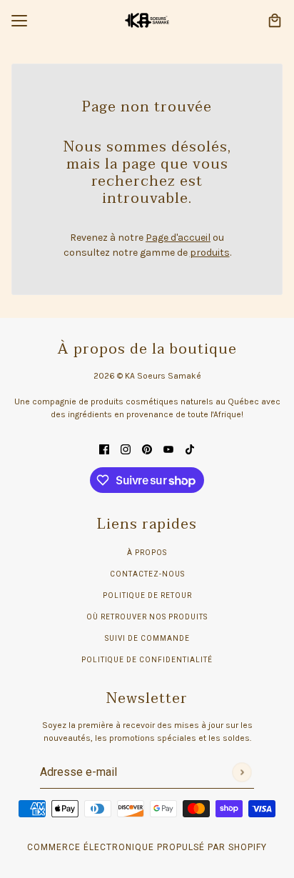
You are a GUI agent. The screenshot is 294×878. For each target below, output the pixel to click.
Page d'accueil (178, 237)
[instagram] (125, 448)
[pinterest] (147, 448)
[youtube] (168, 448)
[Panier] (275, 21)
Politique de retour (147, 595)
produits (210, 252)
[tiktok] (190, 448)
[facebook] (104, 448)
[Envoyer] (241, 772)
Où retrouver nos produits (147, 617)
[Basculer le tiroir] (19, 20)
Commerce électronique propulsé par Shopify (147, 847)
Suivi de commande (147, 638)
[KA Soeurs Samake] (147, 20)
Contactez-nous (147, 574)
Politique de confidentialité (147, 660)
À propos (147, 553)
